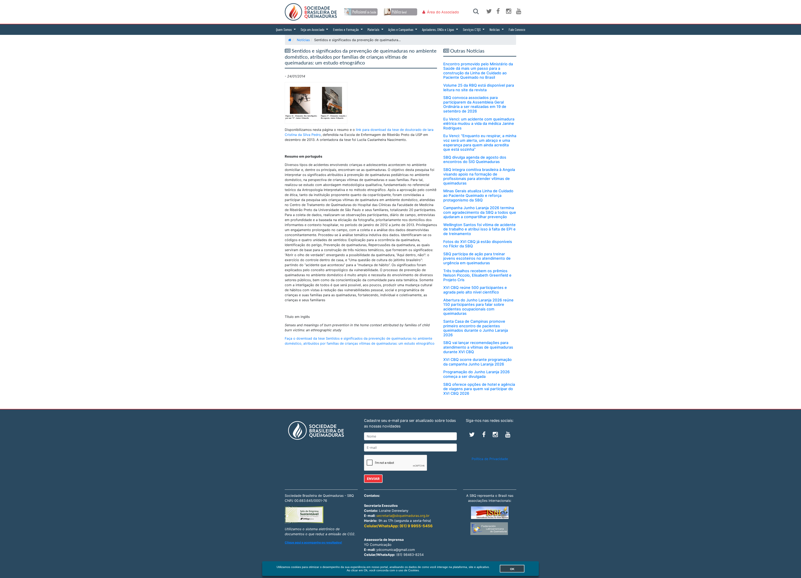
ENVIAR (373, 479)
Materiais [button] (374, 29)
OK (512, 569)
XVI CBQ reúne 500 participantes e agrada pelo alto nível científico (475, 289)
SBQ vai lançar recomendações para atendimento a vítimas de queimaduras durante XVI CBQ (478, 347)
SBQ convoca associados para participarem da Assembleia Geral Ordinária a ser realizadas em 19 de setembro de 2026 (474, 104)
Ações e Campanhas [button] (401, 29)
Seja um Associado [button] (313, 29)
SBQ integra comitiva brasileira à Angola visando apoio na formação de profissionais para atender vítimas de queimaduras (479, 176)
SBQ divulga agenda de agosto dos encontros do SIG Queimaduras (474, 159)
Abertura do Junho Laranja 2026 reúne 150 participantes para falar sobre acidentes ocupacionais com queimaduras (478, 307)
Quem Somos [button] (284, 29)
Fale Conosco (517, 29)
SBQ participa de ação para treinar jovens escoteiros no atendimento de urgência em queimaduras (477, 258)
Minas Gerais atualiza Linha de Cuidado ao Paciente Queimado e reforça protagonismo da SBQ (478, 195)
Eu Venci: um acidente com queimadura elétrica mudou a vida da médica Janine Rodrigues (478, 123)
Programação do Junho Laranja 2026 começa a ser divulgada (476, 374)
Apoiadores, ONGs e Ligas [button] (438, 29)
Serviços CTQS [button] (472, 29)
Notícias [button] (495, 29)
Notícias (303, 40)
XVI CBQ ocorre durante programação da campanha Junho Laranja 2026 (477, 361)
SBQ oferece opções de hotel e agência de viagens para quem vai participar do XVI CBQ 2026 (479, 389)
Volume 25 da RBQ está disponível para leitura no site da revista (478, 87)
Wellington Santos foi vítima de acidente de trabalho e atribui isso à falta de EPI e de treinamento (479, 229)
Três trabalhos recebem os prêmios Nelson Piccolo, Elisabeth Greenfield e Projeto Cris (477, 275)
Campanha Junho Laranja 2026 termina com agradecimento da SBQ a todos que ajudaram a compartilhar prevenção (479, 212)
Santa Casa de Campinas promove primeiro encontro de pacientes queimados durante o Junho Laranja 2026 (475, 328)
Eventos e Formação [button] (346, 29)
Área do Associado (443, 12)
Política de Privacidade (490, 459)
